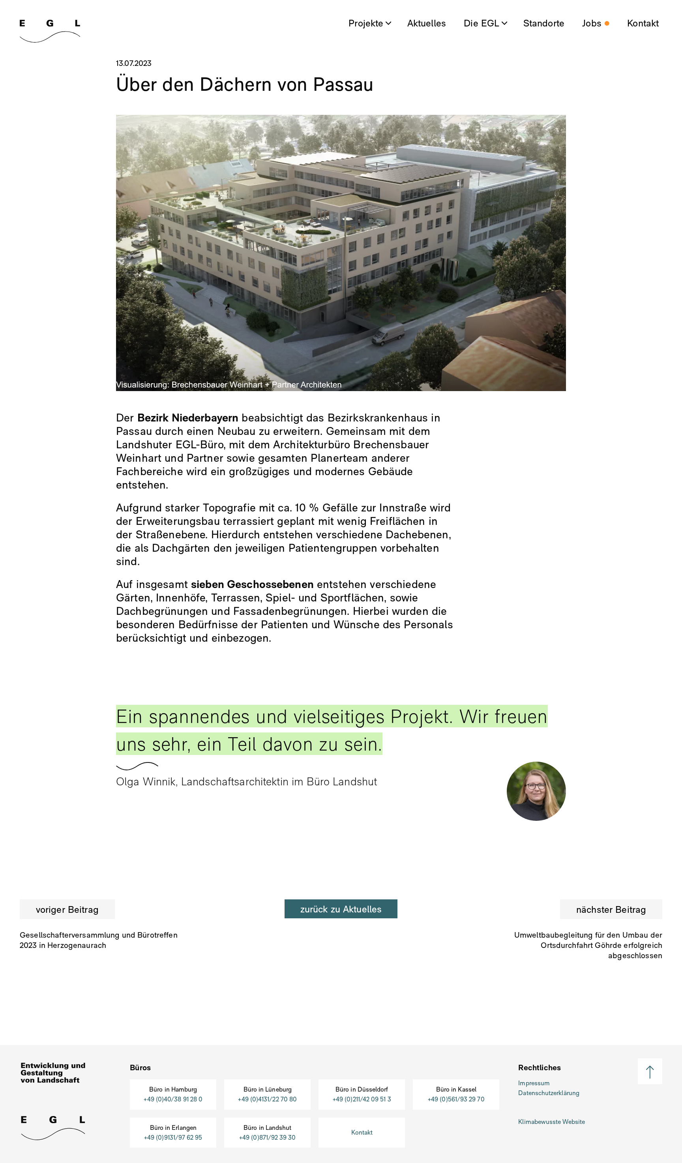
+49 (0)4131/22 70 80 (267, 1099)
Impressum (534, 1083)
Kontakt (643, 23)
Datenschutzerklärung (548, 1093)
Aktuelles (426, 23)
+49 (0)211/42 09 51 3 (362, 1099)
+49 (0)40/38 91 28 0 (173, 1099)
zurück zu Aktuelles (341, 909)
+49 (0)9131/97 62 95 (173, 1137)
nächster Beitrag (611, 909)
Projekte (365, 23)
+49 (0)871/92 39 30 (267, 1137)
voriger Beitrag (67, 909)
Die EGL (481, 23)
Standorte (543, 23)
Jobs (591, 23)
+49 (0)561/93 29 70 (456, 1099)
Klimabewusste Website (551, 1122)
